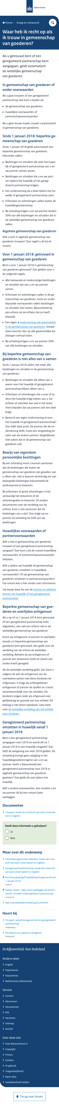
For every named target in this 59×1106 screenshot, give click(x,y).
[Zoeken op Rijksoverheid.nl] (52, 22)
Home (9, 22)
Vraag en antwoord (28, 22)
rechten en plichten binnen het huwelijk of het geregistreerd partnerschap (29, 594)
